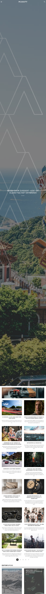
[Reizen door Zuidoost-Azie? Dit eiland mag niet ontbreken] (23, 193)
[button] (1, 1)
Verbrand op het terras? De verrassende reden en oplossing (11, 443)
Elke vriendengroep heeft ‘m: (34, 524)
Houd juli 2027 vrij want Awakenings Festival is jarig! (34, 469)
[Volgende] (28, 559)
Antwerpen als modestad (34, 443)
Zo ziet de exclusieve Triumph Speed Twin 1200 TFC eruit (11, 524)
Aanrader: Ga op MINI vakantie (11, 469)
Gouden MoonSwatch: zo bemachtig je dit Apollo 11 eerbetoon (34, 497)
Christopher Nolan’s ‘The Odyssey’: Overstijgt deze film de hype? (34, 550)
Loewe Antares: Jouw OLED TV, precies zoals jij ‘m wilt (11, 496)
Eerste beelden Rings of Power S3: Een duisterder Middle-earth (34, 417)
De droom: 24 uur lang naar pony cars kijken (11, 417)
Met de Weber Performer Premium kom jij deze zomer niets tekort (12, 550)
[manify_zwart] (23, 1)
